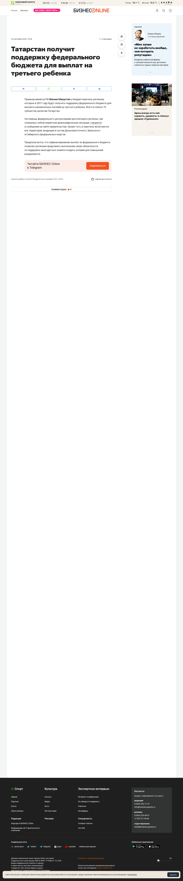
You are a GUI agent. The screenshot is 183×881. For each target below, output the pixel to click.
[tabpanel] (151, 48)
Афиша (14, 797)
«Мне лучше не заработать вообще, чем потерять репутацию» (150, 50)
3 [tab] (152, 72)
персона (138, 27)
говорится (96, 122)
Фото (47, 806)
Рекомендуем (140, 109)
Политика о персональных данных (91, 858)
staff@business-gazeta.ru (145, 827)
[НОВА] (46, 11)
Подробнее (132, 874)
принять (173, 875)
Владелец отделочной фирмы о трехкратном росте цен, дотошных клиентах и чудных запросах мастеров (151, 62)
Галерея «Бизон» (85, 823)
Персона (15, 801)
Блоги (13, 806)
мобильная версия (87, 846)
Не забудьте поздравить (89, 801)
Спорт (18, 789)
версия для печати (103, 179)
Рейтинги (82, 806)
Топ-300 (81, 828)
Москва (145, 3)
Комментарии (61, 189)
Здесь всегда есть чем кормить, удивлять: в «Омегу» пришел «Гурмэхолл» (151, 116)
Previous (135, 72)
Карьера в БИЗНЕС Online (22, 823)
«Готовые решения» (156, 37)
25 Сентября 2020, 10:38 (21, 39)
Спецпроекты (85, 818)
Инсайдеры (83, 811)
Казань (14, 10)
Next (169, 72)
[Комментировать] (121, 37)
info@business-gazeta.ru (144, 807)
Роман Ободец (154, 34)
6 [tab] (154, 132)
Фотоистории (50, 811)
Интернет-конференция (88, 797)
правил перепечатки (104, 868)
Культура (51, 789)
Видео (47, 801)
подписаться (97, 165)
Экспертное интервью (93, 789)
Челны (128, 3)
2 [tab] (151, 72)
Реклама (49, 818)
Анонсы (48, 797)
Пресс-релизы (17, 811)
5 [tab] (153, 132)
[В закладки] (121, 45)
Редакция (16, 818)
